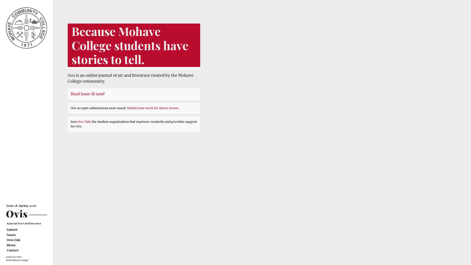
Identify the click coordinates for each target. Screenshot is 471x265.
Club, (84, 121)
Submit (12, 230)
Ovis (17, 213)
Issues (11, 235)
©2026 (9, 260)
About (11, 245)
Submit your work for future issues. (153, 108)
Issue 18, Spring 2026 (21, 206)
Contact (13, 250)
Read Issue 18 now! (88, 94)
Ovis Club (13, 240)
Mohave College (20, 260)
